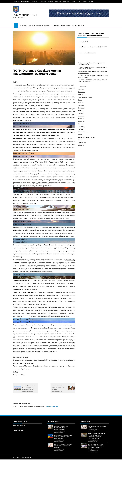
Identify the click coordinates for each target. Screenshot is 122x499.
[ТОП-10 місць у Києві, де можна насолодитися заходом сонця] (44, 48)
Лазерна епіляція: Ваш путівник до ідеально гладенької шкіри (61, 427)
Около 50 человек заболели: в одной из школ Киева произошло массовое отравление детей (97, 436)
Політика (81, 124)
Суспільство (91, 53)
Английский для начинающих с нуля (97, 426)
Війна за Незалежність (85, 97)
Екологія (80, 102)
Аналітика (81, 89)
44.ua (23, 375)
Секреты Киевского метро (86, 137)
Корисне (91, 1)
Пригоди (80, 129)
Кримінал (81, 113)
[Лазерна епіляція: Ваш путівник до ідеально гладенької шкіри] (50, 427)
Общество (35, 1)
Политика (50, 1)
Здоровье (43, 1)
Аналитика (81, 92)
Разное (85, 1)
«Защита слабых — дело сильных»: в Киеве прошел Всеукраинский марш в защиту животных (96, 446)
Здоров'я (81, 105)
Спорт (79, 1)
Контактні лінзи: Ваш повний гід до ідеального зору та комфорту (63, 445)
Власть (80, 100)
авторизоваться (52, 406)
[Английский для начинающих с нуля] (84, 427)
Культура (58, 1)
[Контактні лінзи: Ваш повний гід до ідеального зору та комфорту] (50, 445)
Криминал (66, 1)
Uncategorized (82, 86)
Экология (81, 145)
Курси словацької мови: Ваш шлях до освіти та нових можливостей (63, 436)
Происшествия (82, 132)
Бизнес (73, 1)
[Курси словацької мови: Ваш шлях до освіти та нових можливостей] (50, 436)
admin (86, 41)
